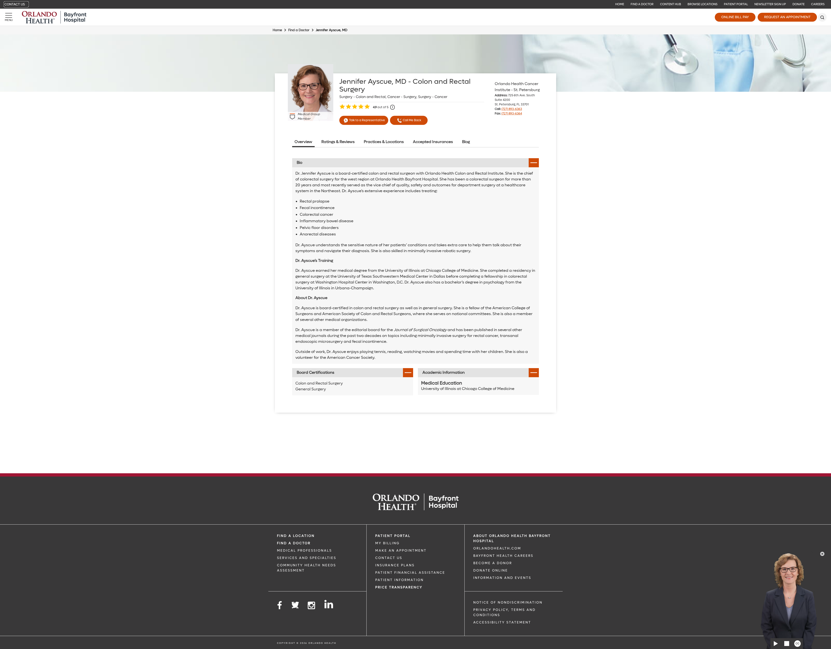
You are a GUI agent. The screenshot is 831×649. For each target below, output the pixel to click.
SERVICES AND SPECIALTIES (306, 558)
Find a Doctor (642, 4)
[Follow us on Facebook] (280, 605)
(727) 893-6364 (511, 113)
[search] (822, 17)
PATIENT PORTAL (393, 536)
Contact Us (14, 4)
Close (822, 554)
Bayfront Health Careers (503, 556)
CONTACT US (388, 558)
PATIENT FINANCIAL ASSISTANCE (410, 572)
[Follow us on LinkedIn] (329, 604)
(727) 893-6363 (511, 109)
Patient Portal (736, 4)
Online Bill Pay (735, 17)
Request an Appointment (787, 17)
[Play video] (775, 643)
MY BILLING (387, 543)
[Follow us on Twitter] (295, 604)
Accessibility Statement (502, 622)
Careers (818, 4)
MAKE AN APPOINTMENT (401, 550)
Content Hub (670, 4)
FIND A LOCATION (296, 536)
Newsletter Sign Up (770, 4)
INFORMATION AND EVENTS (502, 578)
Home (619, 4)
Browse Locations (702, 4)
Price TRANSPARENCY (398, 587)
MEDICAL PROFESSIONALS (304, 550)
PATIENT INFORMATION (399, 580)
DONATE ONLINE (490, 570)
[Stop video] (786, 643)
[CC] (797, 643)
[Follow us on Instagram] (312, 605)
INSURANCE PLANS (395, 565)
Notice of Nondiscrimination (508, 602)
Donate (798, 4)
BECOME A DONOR (492, 563)
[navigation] (415, 4)
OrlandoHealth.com (497, 548)
